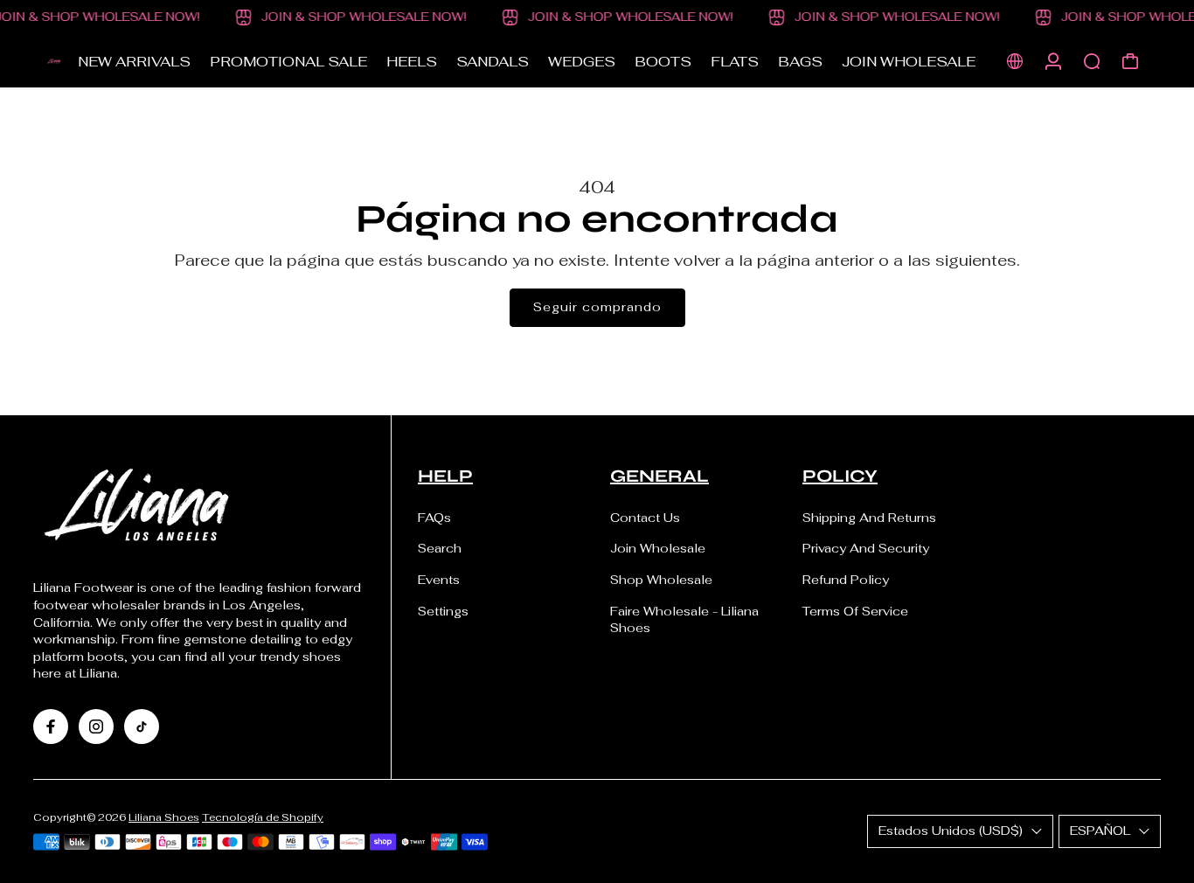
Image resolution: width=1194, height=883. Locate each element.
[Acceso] (1053, 61)
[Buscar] (1091, 61)
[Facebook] (50, 726)
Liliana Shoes (163, 817)
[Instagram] (96, 726)
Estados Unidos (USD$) (950, 830)
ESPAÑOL (1100, 830)
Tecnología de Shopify (262, 817)
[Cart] (1130, 61)
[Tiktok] (141, 726)
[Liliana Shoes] (54, 61)
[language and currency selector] (1014, 61)
